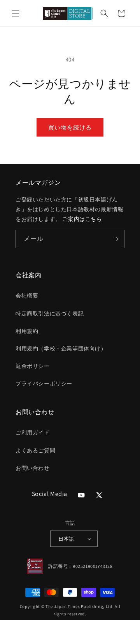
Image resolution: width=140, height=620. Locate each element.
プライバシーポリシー (44, 383)
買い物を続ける (70, 127)
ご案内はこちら (82, 218)
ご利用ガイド (33, 432)
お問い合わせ (33, 467)
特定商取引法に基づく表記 (50, 313)
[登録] (115, 239)
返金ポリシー (33, 366)
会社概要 (27, 295)
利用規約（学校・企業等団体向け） (61, 348)
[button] (15, 13)
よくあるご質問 (35, 450)
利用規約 (27, 331)
